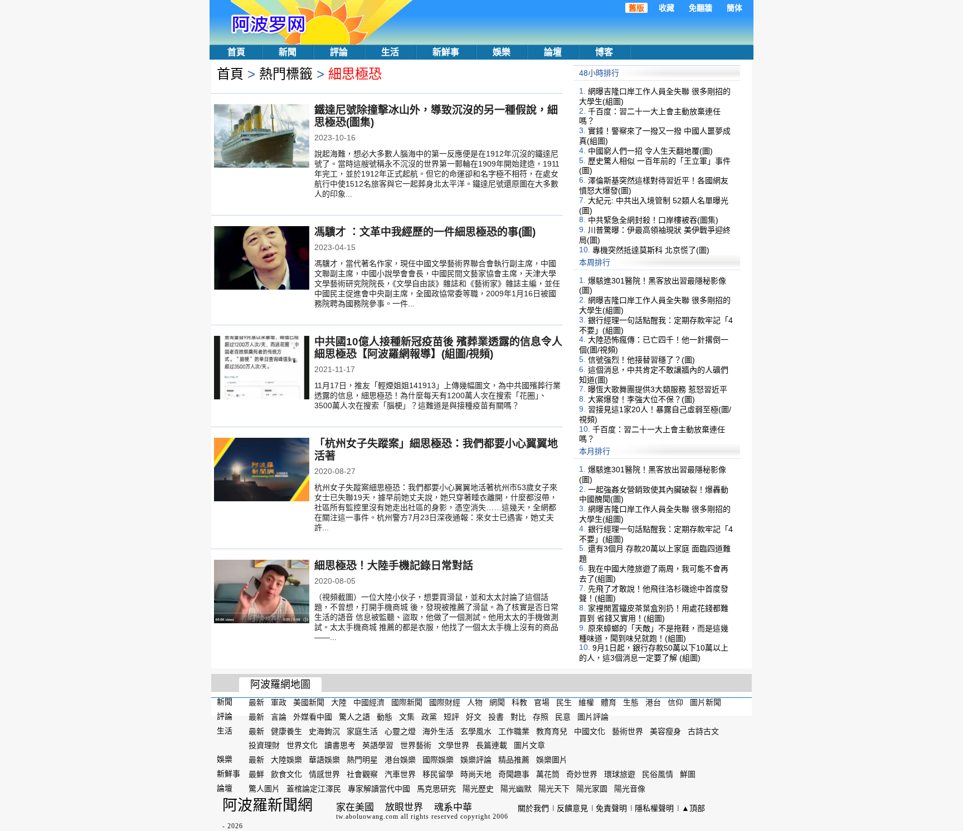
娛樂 (501, 52)
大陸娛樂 (286, 759)
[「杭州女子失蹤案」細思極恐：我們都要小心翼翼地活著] (261, 471)
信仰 (675, 702)
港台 (653, 702)
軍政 (278, 702)
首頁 (236, 52)
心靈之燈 (400, 730)
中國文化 (589, 730)
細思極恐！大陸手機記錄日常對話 (393, 565)
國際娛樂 (438, 759)
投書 (496, 716)
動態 (384, 716)
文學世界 (453, 745)
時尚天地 (476, 774)
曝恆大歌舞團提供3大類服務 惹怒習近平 (657, 389)
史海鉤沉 (324, 730)
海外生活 (438, 730)
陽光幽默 (516, 788)
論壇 (553, 52)
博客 (604, 52)
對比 (518, 716)
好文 (473, 716)
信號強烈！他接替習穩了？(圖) (641, 359)
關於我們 (533, 808)
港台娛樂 (400, 759)
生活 (390, 52)
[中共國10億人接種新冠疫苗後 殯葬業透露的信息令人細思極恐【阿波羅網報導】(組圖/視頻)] (261, 369)
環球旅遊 (619, 774)
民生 (564, 702)
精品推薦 (513, 759)
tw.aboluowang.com (367, 816)
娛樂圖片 (551, 759)
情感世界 (324, 774)
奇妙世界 (581, 774)
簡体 (734, 7)
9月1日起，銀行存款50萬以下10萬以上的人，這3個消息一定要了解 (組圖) (653, 652)
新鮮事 (445, 52)
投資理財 (264, 745)
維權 (586, 702)
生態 (631, 702)
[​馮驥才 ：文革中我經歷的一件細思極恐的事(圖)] (261, 259)
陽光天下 (554, 788)
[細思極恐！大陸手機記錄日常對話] (261, 592)
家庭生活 (362, 730)
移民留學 (438, 774)
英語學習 (377, 745)
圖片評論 (593, 716)
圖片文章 (529, 745)
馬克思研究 (436, 788)
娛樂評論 (476, 759)
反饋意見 (572, 808)
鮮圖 (688, 774)
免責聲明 (611, 808)
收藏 (666, 7)
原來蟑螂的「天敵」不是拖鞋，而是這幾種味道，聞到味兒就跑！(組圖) (653, 633)
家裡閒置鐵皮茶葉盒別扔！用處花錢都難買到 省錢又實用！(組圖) (653, 613)
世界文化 (302, 745)
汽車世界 (400, 774)
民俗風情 (657, 774)
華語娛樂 (324, 759)
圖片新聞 (705, 702)
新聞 (287, 52)
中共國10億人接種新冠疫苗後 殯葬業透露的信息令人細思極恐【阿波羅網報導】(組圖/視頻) (438, 348)
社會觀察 (362, 774)
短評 (451, 716)
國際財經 (444, 702)
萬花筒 (548, 774)
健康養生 (286, 730)
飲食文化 (286, 774)
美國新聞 (308, 702)
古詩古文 (703, 730)
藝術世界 (627, 730)
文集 (407, 716)
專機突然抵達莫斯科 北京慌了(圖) (650, 250)
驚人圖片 (264, 788)
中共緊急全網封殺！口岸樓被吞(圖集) (653, 220)
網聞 (497, 702)
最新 (256, 702)
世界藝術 (415, 745)
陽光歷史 (478, 788)
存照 (540, 716)
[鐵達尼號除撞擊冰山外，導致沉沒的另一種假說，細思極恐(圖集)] (261, 137)
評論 (339, 52)
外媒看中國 (312, 716)
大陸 (339, 702)
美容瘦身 (665, 730)
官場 (541, 702)
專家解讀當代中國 (379, 788)
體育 (608, 702)
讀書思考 (340, 745)
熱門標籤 (286, 73)
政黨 (429, 716)
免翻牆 (700, 7)
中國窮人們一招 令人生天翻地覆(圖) (650, 150)
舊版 (636, 7)
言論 (278, 716)
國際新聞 (406, 702)
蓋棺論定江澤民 (313, 788)
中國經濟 (369, 702)
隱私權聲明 (654, 808)
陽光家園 (591, 788)
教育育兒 (551, 730)
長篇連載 (491, 745)
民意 (563, 716)
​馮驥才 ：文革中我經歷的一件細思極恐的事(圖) (425, 232)
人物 (475, 702)
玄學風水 (476, 730)
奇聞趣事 (513, 774)
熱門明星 (362, 759)
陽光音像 (629, 788)
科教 (519, 702)
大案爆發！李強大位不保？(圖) (641, 399)
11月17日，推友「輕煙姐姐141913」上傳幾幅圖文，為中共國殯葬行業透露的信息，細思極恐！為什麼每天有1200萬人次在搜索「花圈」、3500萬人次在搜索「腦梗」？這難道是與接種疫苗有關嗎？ (437, 395)
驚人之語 (354, 716)
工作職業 (513, 730)
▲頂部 (693, 808)
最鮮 (256, 774)
